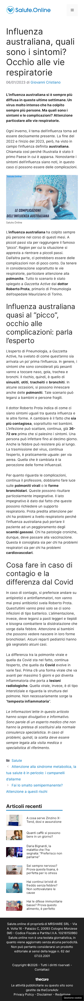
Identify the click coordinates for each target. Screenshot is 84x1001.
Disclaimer (44, 994)
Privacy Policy (24, 994)
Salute (17, 761)
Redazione (63, 994)
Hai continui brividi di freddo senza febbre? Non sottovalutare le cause (42, 887)
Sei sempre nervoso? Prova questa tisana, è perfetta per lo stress (42, 869)
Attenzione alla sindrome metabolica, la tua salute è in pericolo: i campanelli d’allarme (41, 773)
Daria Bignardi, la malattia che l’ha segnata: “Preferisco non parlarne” (44, 851)
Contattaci (42, 969)
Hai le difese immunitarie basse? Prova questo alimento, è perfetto (44, 905)
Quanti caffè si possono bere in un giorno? (43, 834)
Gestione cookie (73, 997)
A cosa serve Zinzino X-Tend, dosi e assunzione (44, 820)
